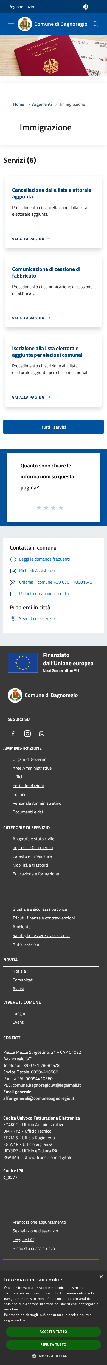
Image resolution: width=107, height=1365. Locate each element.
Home (18, 104)
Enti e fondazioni (28, 785)
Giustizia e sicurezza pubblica (40, 909)
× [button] (101, 1277)
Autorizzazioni (26, 944)
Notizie (19, 971)
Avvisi (18, 988)
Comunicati (23, 979)
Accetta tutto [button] (53, 1331)
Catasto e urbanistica (32, 856)
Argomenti (42, 104)
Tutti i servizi (53, 427)
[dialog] (53, 1318)
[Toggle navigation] (11, 23)
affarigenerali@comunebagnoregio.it (38, 1098)
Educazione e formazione (36, 873)
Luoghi (19, 1013)
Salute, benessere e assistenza (41, 935)
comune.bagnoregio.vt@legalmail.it (47, 1085)
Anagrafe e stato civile (33, 838)
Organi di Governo (29, 759)
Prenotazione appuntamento (39, 1222)
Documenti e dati (28, 812)
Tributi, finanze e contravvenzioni (44, 918)
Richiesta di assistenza (34, 1248)
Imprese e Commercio (33, 847)
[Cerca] (95, 24)
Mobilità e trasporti (30, 865)
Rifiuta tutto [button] (53, 1344)
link (23, 1320)
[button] (53, 1356)
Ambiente (22, 926)
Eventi (19, 1022)
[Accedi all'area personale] (85, 7)
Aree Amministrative (32, 768)
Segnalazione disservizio (35, 1230)
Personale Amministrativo (37, 803)
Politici (19, 794)
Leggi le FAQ (24, 1239)
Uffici (17, 776)
